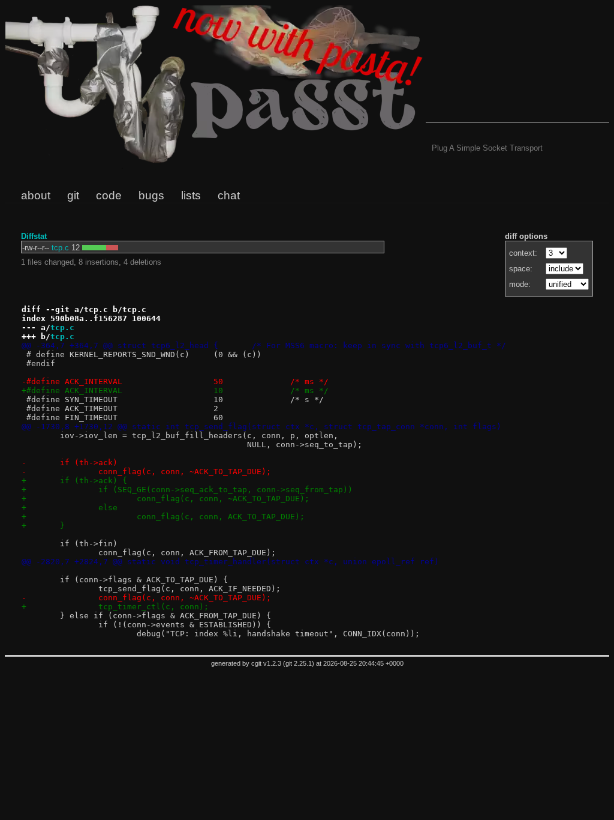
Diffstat (34, 236)
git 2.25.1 (298, 663)
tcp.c (60, 247)
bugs (151, 195)
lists (191, 195)
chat (229, 195)
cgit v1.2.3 (266, 663)
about (35, 195)
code (109, 195)
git (73, 195)
